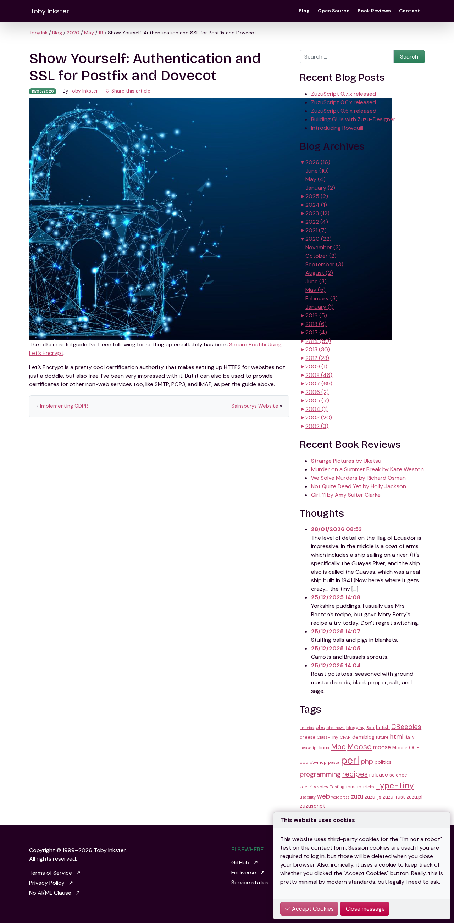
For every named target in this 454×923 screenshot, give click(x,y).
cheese (307, 737)
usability (308, 797)
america (307, 727)
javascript (309, 747)
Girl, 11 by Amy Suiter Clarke (346, 495)
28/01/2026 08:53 (336, 529)
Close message (364, 908)
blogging (355, 727)
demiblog (363, 737)
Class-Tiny (327, 737)
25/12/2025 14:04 (336, 665)
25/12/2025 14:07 (335, 631)
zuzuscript (312, 806)
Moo (338, 747)
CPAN (345, 737)
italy (410, 737)
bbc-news (335, 727)
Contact (409, 11)
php (367, 761)
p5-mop (318, 762)
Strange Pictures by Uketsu (346, 461)
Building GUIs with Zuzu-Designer (353, 119)
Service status (249, 882)
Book (370, 727)
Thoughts (322, 513)
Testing (337, 787)
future (382, 737)
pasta (333, 762)
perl (350, 760)
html (396, 736)
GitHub (240, 862)
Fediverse (243, 872)
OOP (414, 748)
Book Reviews (374, 11)
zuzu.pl (414, 797)
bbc (320, 727)
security (308, 787)
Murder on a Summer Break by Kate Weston (367, 469)
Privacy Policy (47, 882)
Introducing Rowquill (337, 128)
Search (409, 56)
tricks (368, 787)
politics (383, 762)
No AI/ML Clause (50, 892)
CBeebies (406, 726)
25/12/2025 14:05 (335, 648)
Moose (359, 746)
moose (382, 747)
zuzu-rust (394, 797)
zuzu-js (373, 797)
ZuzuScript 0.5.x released (343, 111)
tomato (353, 787)
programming (320, 774)
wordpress (340, 797)
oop (304, 762)
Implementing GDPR (64, 406)
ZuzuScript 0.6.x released (343, 102)
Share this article (130, 91)
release (378, 774)
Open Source (333, 11)
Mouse (400, 747)
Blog (304, 11)
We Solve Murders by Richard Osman (358, 478)
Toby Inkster (49, 11)
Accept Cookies (312, 908)
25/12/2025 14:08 (335, 597)
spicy (322, 787)
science (398, 775)
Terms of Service (50, 873)
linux (324, 747)
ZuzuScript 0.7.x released (343, 94)
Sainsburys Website (254, 406)
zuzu (357, 796)
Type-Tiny (395, 785)
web (323, 796)
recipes (355, 774)
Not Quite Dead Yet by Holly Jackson (358, 486)
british (383, 727)
